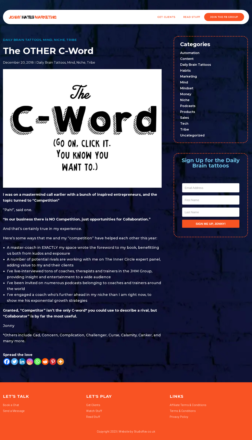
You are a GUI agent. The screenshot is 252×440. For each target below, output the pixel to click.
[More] (60, 361)
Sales (184, 118)
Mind (47, 40)
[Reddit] (45, 361)
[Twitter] (14, 361)
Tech (184, 123)
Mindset (186, 88)
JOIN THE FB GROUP (224, 17)
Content (187, 59)
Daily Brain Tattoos (22, 40)
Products (187, 112)
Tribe (71, 40)
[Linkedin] (22, 361)
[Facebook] (6, 361)
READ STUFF (191, 17)
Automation (189, 53)
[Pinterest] (52, 361)
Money (185, 94)
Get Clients (166, 17)
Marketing (188, 76)
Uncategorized (192, 135)
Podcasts (187, 106)
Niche (59, 40)
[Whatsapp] (37, 361)
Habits (185, 70)
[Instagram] (29, 361)
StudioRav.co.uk (144, 431)
